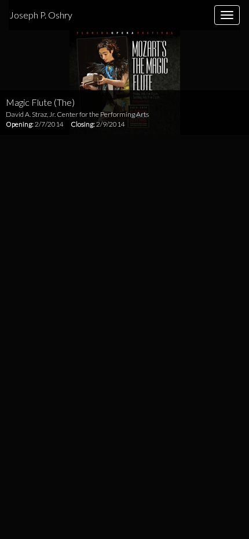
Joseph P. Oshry (40, 14)
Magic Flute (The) (40, 102)
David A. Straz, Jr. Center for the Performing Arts (77, 114)
